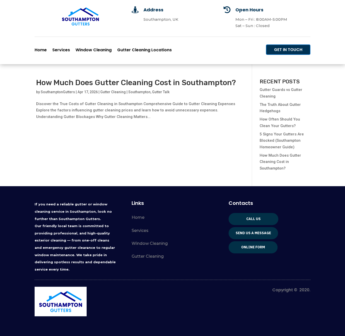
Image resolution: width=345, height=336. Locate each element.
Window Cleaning (94, 50)
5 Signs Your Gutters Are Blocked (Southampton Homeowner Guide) (282, 140)
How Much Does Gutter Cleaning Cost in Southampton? (136, 82)
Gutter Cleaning (148, 256)
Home (41, 50)
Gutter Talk (160, 92)
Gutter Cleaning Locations (144, 50)
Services (61, 50)
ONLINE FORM (253, 247)
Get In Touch (288, 50)
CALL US (253, 219)
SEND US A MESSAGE (253, 233)
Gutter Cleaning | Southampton (125, 92)
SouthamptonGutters (58, 92)
